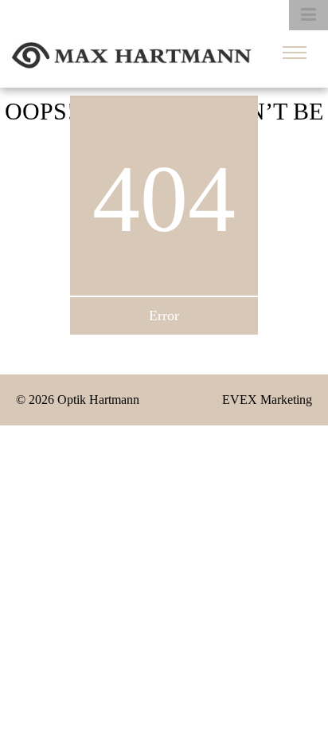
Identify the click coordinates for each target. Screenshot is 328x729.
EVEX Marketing (267, 399)
